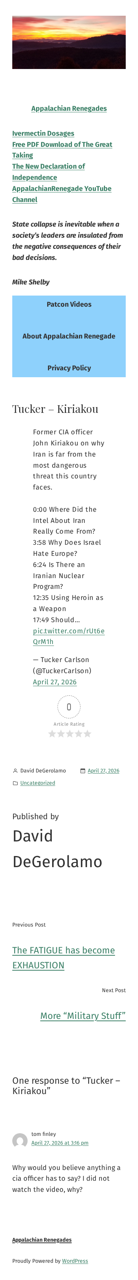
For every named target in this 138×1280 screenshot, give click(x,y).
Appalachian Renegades (42, 1240)
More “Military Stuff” (83, 1016)
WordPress (75, 1261)
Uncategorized (37, 783)
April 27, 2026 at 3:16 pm (60, 1143)
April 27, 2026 (55, 682)
